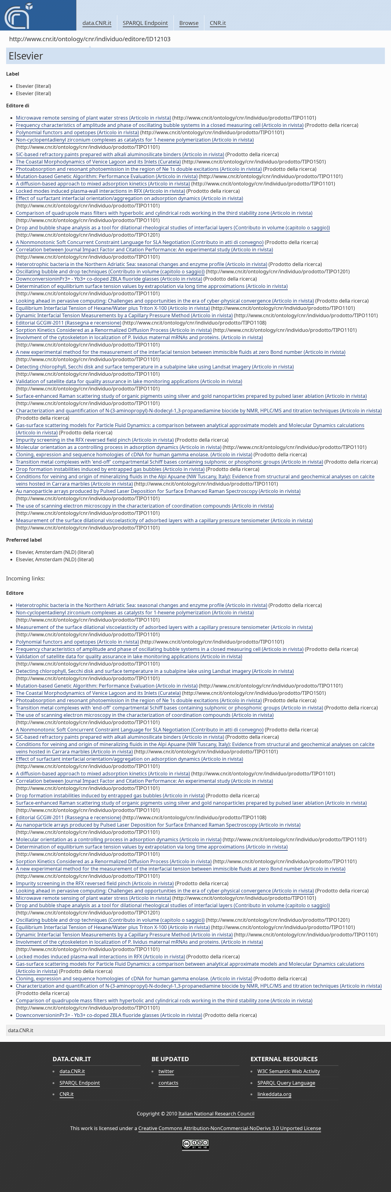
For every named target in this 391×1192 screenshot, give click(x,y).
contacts (168, 1082)
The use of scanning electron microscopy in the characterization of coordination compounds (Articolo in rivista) (145, 505)
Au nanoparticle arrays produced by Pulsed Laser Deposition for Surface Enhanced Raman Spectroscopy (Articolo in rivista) (158, 491)
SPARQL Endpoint (145, 23)
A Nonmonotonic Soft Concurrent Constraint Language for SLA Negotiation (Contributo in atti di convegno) (140, 242)
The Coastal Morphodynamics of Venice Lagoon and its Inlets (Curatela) (98, 161)
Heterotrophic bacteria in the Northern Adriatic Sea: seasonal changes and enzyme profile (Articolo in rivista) (141, 264)
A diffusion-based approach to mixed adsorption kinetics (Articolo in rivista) (103, 183)
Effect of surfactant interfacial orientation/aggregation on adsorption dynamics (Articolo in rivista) (129, 198)
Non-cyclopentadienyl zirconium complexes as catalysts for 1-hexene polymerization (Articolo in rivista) (135, 139)
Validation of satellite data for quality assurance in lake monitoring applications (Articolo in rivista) (129, 381)
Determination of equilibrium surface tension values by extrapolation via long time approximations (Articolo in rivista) (152, 286)
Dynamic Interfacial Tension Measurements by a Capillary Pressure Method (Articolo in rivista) (124, 315)
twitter (166, 1071)
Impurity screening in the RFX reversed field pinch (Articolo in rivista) (95, 439)
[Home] (38, 15)
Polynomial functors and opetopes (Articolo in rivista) (77, 132)
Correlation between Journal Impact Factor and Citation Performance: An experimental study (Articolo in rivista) (144, 249)
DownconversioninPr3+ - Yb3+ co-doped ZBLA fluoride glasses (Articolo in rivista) (109, 278)
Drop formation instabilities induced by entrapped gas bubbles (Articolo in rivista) (110, 469)
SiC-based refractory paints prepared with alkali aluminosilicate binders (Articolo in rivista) (120, 154)
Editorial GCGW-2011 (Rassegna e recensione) (68, 322)
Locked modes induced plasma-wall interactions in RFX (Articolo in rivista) (100, 191)
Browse (189, 23)
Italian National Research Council (216, 1113)
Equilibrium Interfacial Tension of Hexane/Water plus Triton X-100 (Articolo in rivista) (113, 308)
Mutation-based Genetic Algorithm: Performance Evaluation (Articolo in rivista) (107, 176)
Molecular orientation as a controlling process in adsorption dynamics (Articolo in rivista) (118, 447)
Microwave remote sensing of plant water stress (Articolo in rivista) (93, 117)
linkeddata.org (274, 1094)
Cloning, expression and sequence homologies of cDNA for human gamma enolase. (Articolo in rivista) (134, 454)
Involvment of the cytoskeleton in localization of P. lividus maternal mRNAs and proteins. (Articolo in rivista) (139, 337)
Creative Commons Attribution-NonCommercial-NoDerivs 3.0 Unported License (229, 1128)
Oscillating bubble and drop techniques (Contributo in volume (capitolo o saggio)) (110, 271)
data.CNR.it (96, 23)
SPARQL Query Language (286, 1082)
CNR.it (218, 23)
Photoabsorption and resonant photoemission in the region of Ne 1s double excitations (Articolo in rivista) (139, 169)
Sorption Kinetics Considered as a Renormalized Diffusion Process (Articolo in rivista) (114, 330)
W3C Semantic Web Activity (289, 1071)
